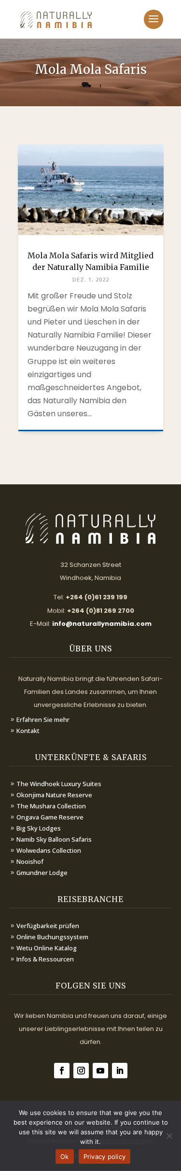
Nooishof (29, 861)
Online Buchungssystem (52, 936)
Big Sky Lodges (38, 828)
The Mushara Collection (51, 806)
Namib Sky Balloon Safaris (54, 839)
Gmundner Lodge (42, 872)
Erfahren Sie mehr (43, 719)
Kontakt (28, 730)
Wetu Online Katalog (46, 948)
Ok (64, 1156)
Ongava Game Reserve (50, 817)
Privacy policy (105, 1156)
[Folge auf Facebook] (62, 1070)
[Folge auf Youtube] (100, 1070)
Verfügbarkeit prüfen (47, 925)
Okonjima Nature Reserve (54, 794)
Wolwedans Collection (48, 850)
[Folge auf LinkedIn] (119, 1070)
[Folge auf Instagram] (81, 1070)
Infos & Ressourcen (45, 959)
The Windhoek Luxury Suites (58, 783)
